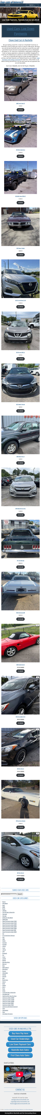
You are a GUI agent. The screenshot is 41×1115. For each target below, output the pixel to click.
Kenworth (4, 953)
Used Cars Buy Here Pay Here (9, 996)
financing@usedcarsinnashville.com (20, 1103)
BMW (3, 907)
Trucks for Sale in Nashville (9, 992)
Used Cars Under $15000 (8, 999)
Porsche (4, 976)
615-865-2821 (20, 109)
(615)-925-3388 (20, 514)
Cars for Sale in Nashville (8, 912)
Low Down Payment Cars (20, 1044)
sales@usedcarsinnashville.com (20, 1099)
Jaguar (4, 949)
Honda (3, 941)
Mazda (4, 960)
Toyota (3, 991)
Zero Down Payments (7, 1014)
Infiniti (4, 946)
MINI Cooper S (5, 967)
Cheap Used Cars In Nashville (20, 40)
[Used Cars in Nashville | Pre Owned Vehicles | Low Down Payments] (20, 1)
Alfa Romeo (5, 903)
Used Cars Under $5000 (8, 1003)
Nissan (4, 971)
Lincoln (4, 958)
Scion (3, 983)
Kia (3, 955)
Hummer (4, 942)
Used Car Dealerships (20, 1039)
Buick (3, 909)
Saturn (4, 982)
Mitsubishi (5, 969)
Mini (3, 966)
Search (20, 894)
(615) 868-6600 (20, 254)
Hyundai (4, 944)
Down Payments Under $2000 (9, 925)
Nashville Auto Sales (20, 1050)
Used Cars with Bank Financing (10, 1006)
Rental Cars (5, 980)
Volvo (3, 1012)
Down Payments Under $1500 (9, 923)
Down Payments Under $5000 (9, 932)
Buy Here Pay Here (20, 1033)
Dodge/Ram (5, 919)
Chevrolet (4, 914)
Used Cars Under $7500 (8, 1005)
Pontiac (4, 974)
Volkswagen (5, 1010)
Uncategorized (5, 994)
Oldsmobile (5, 973)
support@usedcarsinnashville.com (20, 1101)
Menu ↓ (32, 5)
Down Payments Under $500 (9, 930)
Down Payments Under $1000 (9, 921)
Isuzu (3, 948)
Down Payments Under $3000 (9, 928)
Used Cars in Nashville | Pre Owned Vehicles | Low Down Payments (18, 1109)
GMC (3, 939)
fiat (3, 934)
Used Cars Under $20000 (8, 1001)
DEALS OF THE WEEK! (7, 917)
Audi (3, 905)
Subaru (4, 985)
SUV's (3, 987)
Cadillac (4, 910)
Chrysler (4, 916)
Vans (3, 1008)
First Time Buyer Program (8, 935)
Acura (3, 901)
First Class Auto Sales (20, 1055)
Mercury (4, 964)
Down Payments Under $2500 (9, 926)
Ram (3, 978)
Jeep (3, 951)
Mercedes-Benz (6, 962)
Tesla (3, 989)
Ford (3, 937)
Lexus (3, 957)
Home (7, 5)
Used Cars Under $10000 (8, 998)
